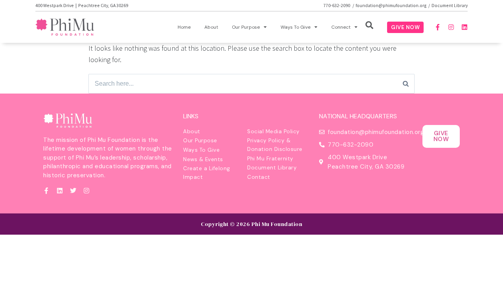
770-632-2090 (337, 5)
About (211, 27)
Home (184, 27)
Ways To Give (295, 27)
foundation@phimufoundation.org (391, 5)
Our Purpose (246, 27)
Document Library (449, 5)
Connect (341, 27)
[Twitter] (73, 190)
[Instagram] (451, 27)
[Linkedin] (464, 27)
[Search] (406, 84)
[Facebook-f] (438, 27)
